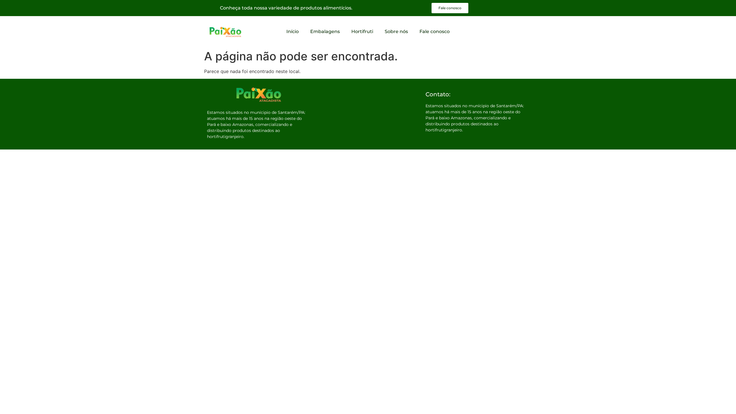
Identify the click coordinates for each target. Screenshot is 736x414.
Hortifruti (362, 31)
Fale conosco (434, 31)
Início (292, 31)
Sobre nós (396, 31)
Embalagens (325, 31)
